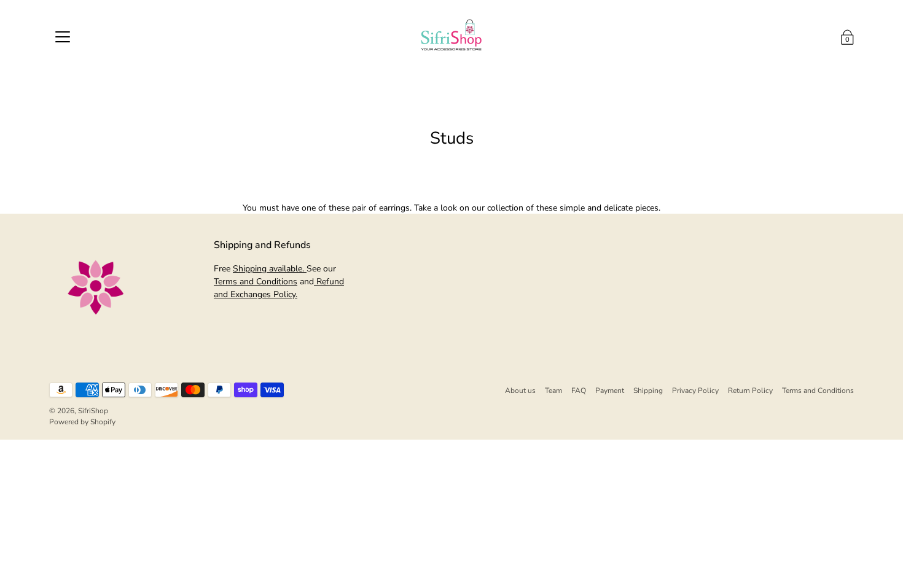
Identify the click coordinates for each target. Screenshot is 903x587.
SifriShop (93, 411)
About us (520, 390)
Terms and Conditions (255, 281)
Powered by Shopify (82, 422)
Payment (609, 390)
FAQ (578, 390)
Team (553, 390)
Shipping (648, 390)
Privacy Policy (695, 390)
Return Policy (750, 390)
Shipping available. (270, 268)
